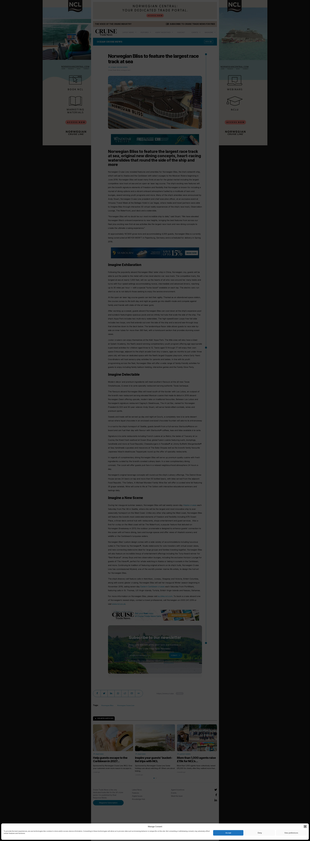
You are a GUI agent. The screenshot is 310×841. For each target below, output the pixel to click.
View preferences (291, 833)
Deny (260, 833)
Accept (228, 833)
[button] (305, 826)
